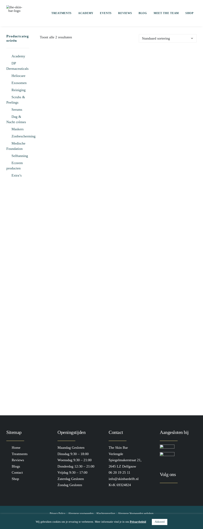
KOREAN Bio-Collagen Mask (118, 211)
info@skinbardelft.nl (124, 479)
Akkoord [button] (160, 521)
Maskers (17, 129)
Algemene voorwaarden (81, 513)
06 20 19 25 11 (119, 472)
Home (16, 448)
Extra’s (16, 175)
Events (106, 13)
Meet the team (166, 13)
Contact (17, 472)
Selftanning (19, 156)
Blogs (16, 466)
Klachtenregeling (106, 513)
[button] (118, 128)
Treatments (61, 13)
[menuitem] (61, 13)
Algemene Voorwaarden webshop (135, 513)
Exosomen (19, 83)
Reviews (125, 13)
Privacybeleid (138, 521)
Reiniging (18, 90)
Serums (16, 109)
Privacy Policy (57, 513)
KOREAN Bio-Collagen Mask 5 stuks (118, 387)
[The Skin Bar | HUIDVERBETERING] (14, 13)
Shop (189, 13)
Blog (143, 13)
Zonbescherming (23, 136)
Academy (85, 13)
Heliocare (18, 76)
